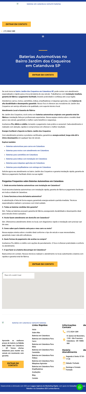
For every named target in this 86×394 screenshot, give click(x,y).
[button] (43, 36)
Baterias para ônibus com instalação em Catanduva (26, 159)
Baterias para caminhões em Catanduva (22, 155)
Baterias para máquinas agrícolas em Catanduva (25, 163)
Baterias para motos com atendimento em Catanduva (27, 150)
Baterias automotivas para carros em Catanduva (25, 146)
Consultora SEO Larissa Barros (47, 388)
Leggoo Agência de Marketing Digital (44, 386)
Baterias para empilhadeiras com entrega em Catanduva (28, 167)
